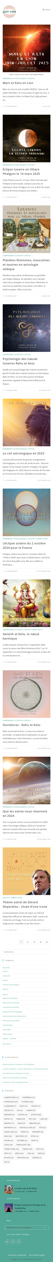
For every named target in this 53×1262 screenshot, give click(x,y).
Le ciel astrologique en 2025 (23, 453)
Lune (43, 1119)
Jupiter (22, 1115)
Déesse (8, 1110)
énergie (37, 1158)
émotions (23, 1158)
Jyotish (31, 78)
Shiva (34, 1140)
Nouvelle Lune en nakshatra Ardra (15, 1082)
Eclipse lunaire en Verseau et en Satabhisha (18, 1064)
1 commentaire (11, 197)
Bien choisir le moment (11, 1003)
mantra (9, 1123)
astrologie (11, 1102)
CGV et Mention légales (37, 1255)
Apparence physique (10, 998)
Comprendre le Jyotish (13, 256)
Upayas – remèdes (9, 1038)
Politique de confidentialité (17, 1255)
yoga (30, 1153)
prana (24, 1132)
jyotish (36, 1115)
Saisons (5, 989)
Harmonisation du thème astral (14, 1016)
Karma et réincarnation (11, 1020)
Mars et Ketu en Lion (18, 83)
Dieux (24, 1106)
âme (41, 1153)
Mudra (5, 980)
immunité (9, 1115)
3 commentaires (11, 571)
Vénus (19, 1153)
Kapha (8, 1119)
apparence (29, 1097)
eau (20, 1110)
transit (27, 1149)
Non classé (7, 1044)
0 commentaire (11, 106)
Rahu (8, 1136)
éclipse (9, 1158)
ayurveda (27, 1102)
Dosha (5, 971)
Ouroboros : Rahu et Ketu (21, 725)
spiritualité (23, 1145)
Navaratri (10, 1128)
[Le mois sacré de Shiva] (9, 1189)
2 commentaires (11, 390)
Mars (22, 1123)
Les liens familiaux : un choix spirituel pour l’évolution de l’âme (25, 1069)
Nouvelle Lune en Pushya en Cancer (16, 1073)
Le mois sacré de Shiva (26, 1188)
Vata (7, 1153)
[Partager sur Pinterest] (12, 1241)
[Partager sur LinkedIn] (18, 1241)
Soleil (8, 1145)
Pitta (42, 1128)
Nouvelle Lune (27, 1128)
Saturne (22, 1140)
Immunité (6, 976)
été (6, 1162)
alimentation (11, 1097)
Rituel (35, 1136)
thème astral (11, 1149)
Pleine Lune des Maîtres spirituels (15, 1078)
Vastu (40, 1149)
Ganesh (30, 1110)
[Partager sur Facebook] (7, 1241)
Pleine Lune (10, 1132)
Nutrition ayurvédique (11, 985)
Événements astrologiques (15, 78)
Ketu (32, 1119)
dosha (35, 1106)
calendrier (10, 1106)
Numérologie (7, 1025)
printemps (37, 1132)
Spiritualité (37, 630)
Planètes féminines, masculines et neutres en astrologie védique (26, 264)
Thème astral (42, 539)
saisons (8, 1140)
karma (21, 1119)
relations (21, 1136)
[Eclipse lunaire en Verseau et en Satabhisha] (9, 1208)
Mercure (34, 1123)
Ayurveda (6, 967)
